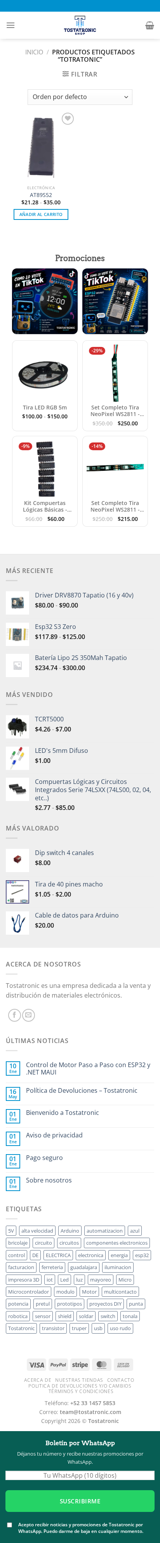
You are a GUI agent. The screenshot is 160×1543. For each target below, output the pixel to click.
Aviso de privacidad (54, 1135)
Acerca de (38, 1380)
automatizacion (105, 1230)
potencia (18, 1303)
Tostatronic (21, 1328)
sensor (42, 1316)
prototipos (69, 1303)
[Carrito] (149, 25)
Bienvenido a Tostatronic (62, 1112)
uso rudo (120, 1328)
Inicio (34, 52)
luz (79, 1279)
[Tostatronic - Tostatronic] (80, 25)
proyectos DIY (105, 1303)
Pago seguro (44, 1158)
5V (11, 1230)
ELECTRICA (58, 1255)
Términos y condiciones (81, 1391)
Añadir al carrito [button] (41, 214)
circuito (43, 1242)
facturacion (21, 1267)
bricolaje (18, 1242)
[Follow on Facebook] (14, 1015)
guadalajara (83, 1267)
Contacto (120, 1380)
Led (64, 1279)
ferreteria (52, 1267)
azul (134, 1230)
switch (108, 1316)
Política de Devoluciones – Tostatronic (81, 1090)
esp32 (142, 1255)
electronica (90, 1255)
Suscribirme (80, 1501)
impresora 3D (23, 1279)
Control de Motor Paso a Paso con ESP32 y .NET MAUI (88, 1068)
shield (64, 1316)
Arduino (70, 1230)
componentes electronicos (117, 1242)
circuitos (69, 1242)
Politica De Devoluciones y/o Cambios (79, 1386)
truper (79, 1328)
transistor (53, 1328)
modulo (65, 1291)
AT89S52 (41, 195)
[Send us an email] (28, 1015)
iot (50, 1279)
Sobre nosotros (49, 1180)
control (16, 1255)
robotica (18, 1316)
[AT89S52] (41, 146)
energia (119, 1255)
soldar (86, 1316)
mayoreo (100, 1279)
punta (136, 1303)
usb (98, 1328)
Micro (125, 1279)
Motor (89, 1291)
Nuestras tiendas (79, 1380)
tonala (130, 1316)
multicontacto (120, 1291)
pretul (43, 1303)
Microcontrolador (28, 1291)
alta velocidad (37, 1230)
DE (35, 1255)
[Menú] (10, 25)
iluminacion (117, 1267)
